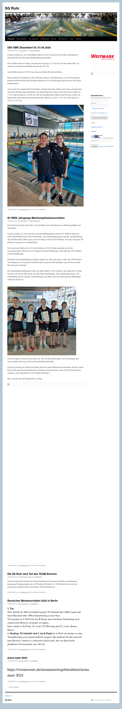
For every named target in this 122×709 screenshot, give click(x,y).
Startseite (11, 39)
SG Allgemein (33, 39)
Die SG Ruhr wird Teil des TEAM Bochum (32, 574)
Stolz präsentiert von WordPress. (102, 700)
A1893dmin (38, 577)
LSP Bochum (63, 39)
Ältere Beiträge (13, 687)
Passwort (93, 103)
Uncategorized (24, 209)
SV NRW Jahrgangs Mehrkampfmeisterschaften (36, 218)
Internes (78, 39)
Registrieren (110, 146)
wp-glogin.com (102, 113)
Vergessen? (102, 146)
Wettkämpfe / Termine (48, 39)
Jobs (71, 39)
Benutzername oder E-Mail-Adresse (101, 97)
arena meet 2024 (17, 657)
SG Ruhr (12, 8)
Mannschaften (21, 39)
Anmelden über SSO (97, 127)
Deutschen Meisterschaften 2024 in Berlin (32, 600)
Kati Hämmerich (35, 50)
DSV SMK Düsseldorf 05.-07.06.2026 (29, 47)
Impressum (8, 696)
